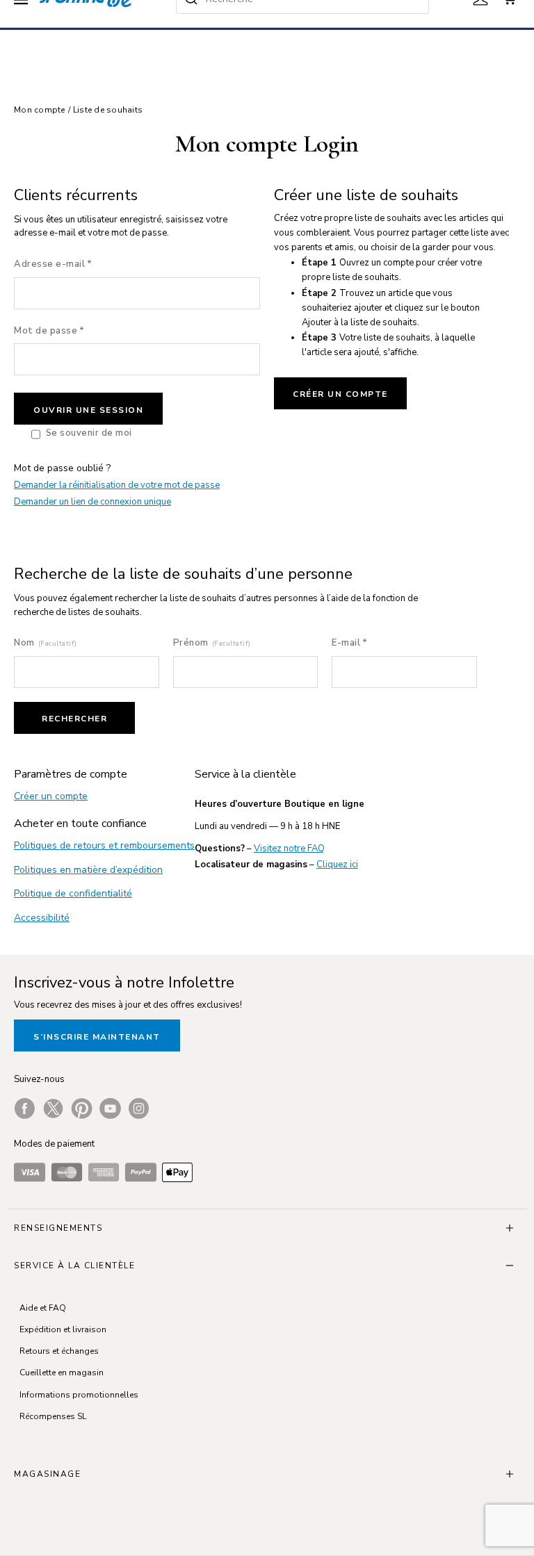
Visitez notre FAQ (289, 848)
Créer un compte (340, 394)
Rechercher (74, 718)
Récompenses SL (52, 1416)
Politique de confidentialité (73, 893)
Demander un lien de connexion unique (92, 502)
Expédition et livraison (62, 1329)
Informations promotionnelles (78, 1394)
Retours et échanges (59, 1351)
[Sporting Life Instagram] (138, 1108)
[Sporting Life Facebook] (24, 1108)
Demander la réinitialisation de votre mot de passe (117, 485)
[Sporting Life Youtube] (110, 1108)
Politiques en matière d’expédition (88, 869)
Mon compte (39, 109)
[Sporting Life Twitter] (53, 1108)
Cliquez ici (337, 864)
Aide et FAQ (42, 1307)
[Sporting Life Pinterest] (81, 1108)
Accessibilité (42, 917)
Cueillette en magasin (61, 1372)
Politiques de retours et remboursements (104, 845)
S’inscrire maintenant (97, 1036)
